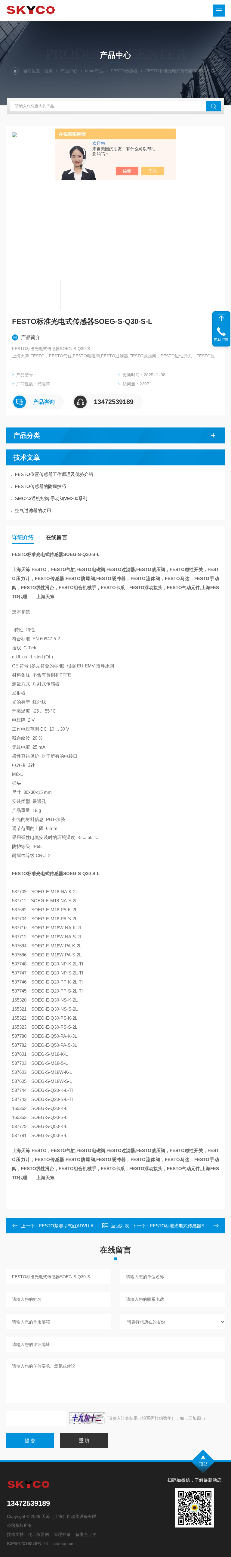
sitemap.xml (64, 1543)
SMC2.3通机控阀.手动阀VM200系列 (51, 498)
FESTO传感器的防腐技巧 (40, 486)
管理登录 (62, 1534)
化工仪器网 (38, 1534)
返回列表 (120, 1225)
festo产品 (94, 70)
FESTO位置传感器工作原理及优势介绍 (54, 474)
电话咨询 (221, 339)
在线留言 (56, 537)
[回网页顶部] (221, 318)
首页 (48, 70)
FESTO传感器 (124, 70)
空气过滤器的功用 (33, 510)
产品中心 (68, 70)
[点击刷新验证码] (87, 1418)
